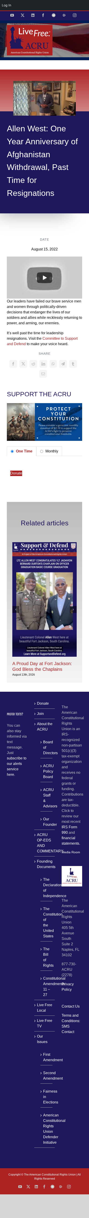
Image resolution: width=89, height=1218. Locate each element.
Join (40, 714)
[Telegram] (63, 364)
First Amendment (46, 1057)
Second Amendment (46, 1075)
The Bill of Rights (46, 957)
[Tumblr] (73, 364)
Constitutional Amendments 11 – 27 (46, 986)
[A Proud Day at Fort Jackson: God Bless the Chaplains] (44, 544)
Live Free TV (44, 1023)
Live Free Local (44, 1007)
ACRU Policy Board (46, 771)
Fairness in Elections (46, 1096)
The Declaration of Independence (46, 888)
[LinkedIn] (43, 364)
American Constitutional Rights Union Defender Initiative (46, 1128)
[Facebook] (13, 364)
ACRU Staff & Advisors (46, 798)
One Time (23, 451)
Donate (16, 473)
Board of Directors (46, 747)
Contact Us (71, 1006)
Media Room (71, 852)
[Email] (43, 374)
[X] (23, 364)
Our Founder (46, 821)
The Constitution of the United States (46, 922)
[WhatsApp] (53, 364)
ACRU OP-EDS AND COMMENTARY (44, 843)
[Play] (44, 277)
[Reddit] (33, 364)
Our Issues (42, 1039)
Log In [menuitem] (6, 5)
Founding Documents (44, 864)
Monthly (51, 451)
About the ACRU (44, 726)
